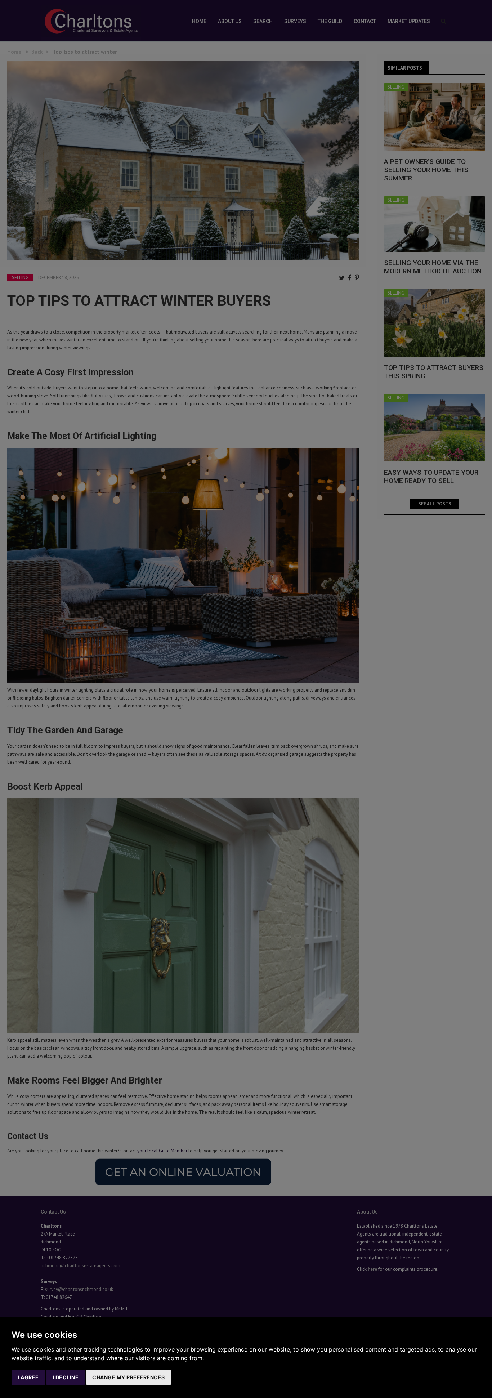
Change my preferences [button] (128, 1377)
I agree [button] (28, 1377)
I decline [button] (66, 1377)
